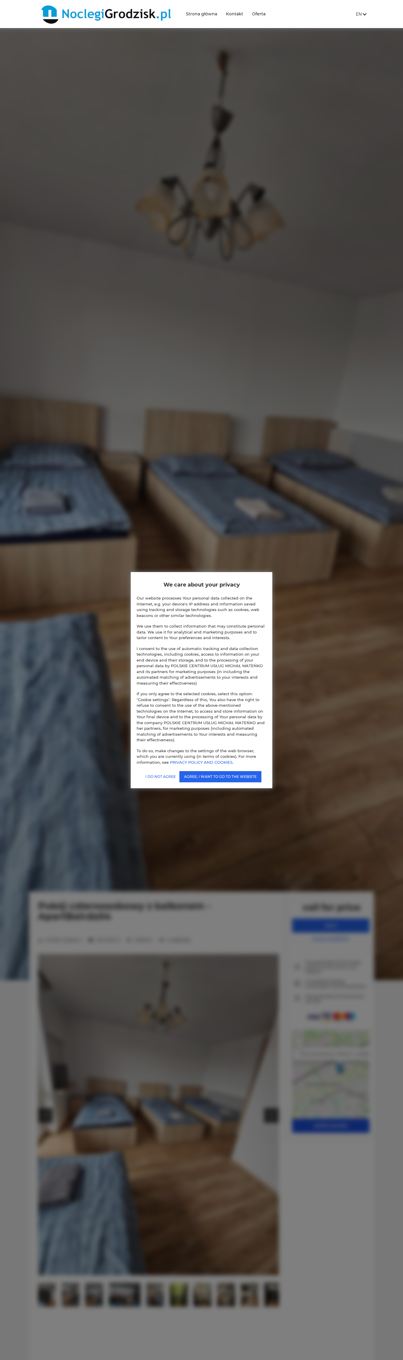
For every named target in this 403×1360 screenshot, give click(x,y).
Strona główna (201, 14)
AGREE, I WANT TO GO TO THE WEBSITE (220, 776)
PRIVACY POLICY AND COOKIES (201, 762)
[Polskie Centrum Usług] (105, 14)
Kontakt (234, 14)
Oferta (259, 14)
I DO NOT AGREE (160, 776)
